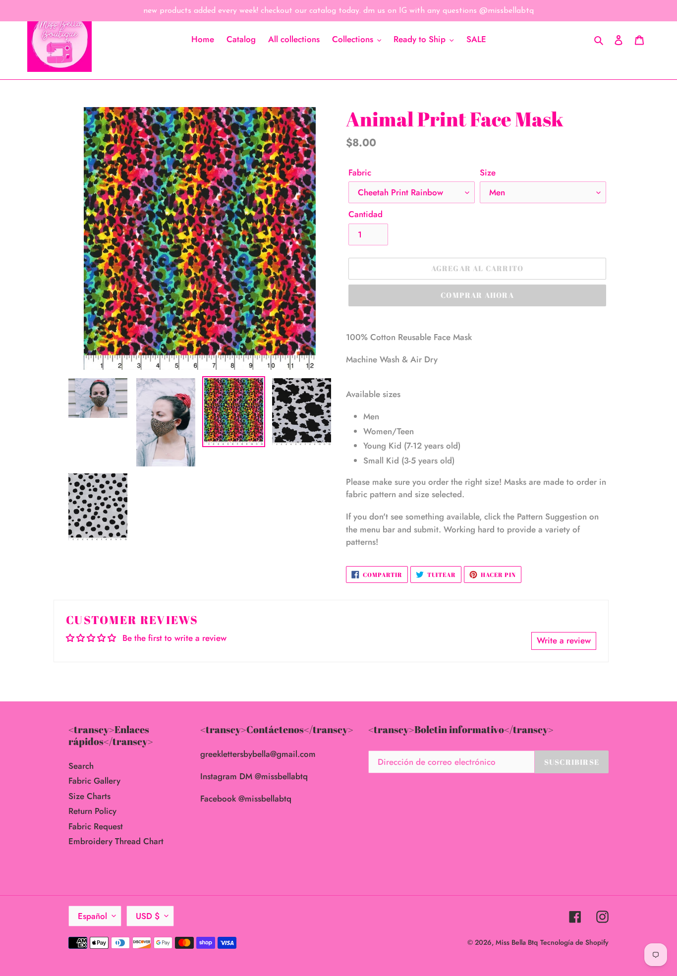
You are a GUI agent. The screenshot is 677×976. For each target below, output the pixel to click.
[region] (338, 10)
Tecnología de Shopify (574, 942)
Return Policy (92, 811)
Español (92, 916)
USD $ (148, 916)
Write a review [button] (564, 640)
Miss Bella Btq (517, 942)
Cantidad (365, 214)
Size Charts (89, 796)
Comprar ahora (477, 295)
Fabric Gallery (94, 781)
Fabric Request (95, 826)
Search (81, 766)
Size (488, 172)
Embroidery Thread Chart (116, 841)
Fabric (359, 172)
